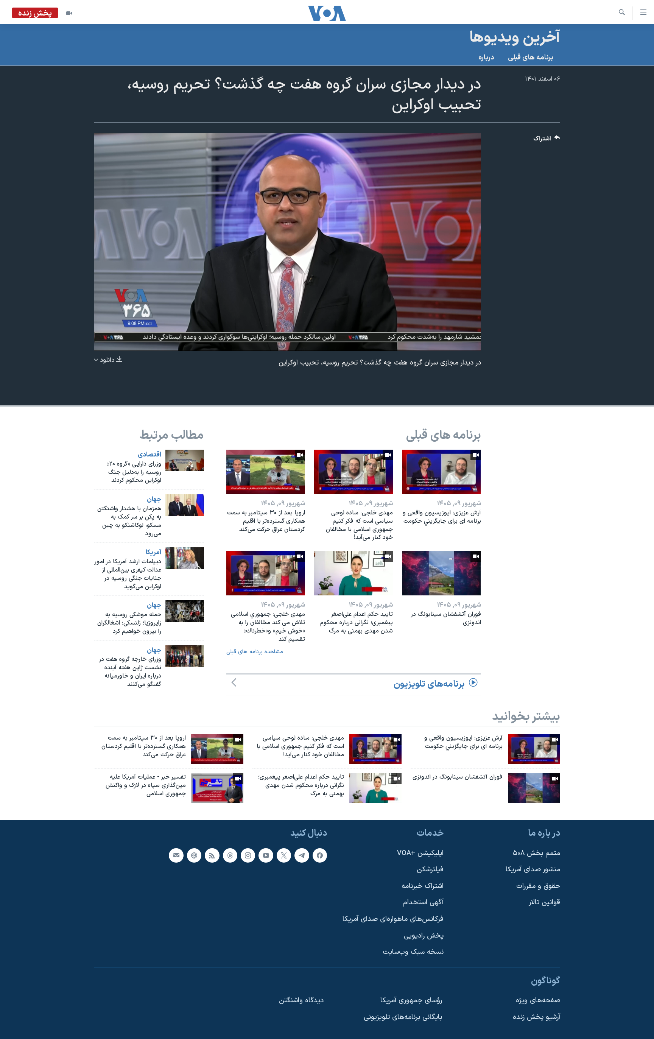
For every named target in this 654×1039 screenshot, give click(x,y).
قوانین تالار (544, 902)
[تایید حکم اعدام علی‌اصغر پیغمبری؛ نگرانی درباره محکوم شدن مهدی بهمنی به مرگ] (353, 573)
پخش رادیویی (424, 935)
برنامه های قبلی (530, 58)
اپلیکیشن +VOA (420, 853)
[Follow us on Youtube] (265, 855)
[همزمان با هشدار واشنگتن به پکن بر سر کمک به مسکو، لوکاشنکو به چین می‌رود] (184, 505)
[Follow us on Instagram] (248, 855)
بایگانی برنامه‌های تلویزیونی (403, 1017)
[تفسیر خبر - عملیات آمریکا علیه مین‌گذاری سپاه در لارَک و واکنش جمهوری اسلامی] (217, 788)
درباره (486, 58)
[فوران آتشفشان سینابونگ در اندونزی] (441, 573)
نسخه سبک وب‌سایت (413, 952)
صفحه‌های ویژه (538, 1000)
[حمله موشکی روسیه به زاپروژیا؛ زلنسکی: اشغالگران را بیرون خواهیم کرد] (184, 611)
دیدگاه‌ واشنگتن (301, 1000)
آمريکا (153, 553)
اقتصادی (149, 455)
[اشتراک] (176, 855)
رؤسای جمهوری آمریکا (411, 1000)
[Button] (547, 140)
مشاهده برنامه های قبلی (254, 652)
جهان (154, 500)
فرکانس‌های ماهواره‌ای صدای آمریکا (393, 919)
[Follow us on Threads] (230, 855)
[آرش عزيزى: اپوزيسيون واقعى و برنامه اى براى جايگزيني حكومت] (441, 472)
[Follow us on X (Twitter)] (284, 855)
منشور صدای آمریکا (533, 870)
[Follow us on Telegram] (301, 855)
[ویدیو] (69, 13)
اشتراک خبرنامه (423, 886)
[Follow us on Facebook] (320, 855)
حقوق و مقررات (538, 886)
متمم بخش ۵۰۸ (536, 853)
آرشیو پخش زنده (536, 1017)
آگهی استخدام (423, 902)
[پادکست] (194, 855)
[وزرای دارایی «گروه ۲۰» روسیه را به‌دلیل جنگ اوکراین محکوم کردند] (184, 460)
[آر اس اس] (212, 855)
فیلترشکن (430, 870)
